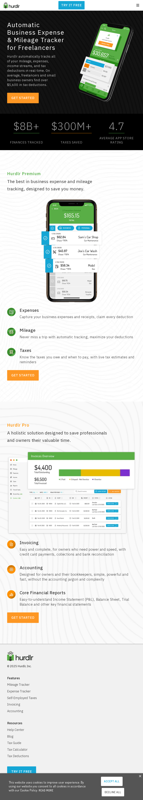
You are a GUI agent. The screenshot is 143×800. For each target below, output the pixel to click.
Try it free (71, 5)
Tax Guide (14, 743)
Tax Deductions (18, 756)
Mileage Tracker (18, 685)
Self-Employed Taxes (22, 698)
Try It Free (21, 772)
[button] (138, 5)
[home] (12, 5)
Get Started (23, 98)
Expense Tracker (19, 691)
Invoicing (13, 704)
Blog (10, 736)
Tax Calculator (17, 750)
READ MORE (46, 790)
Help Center (15, 730)
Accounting (15, 711)
